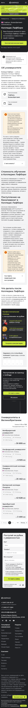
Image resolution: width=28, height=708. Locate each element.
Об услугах (14, 397)
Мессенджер (8, 557)
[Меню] (25, 2)
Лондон (16, 470)
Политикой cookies (15, 706)
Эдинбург (16, 508)
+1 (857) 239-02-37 (7, 602)
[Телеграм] (2, 620)
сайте (3, 184)
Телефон (6, 549)
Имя (5, 542)
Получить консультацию (14, 343)
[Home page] (14, 2)
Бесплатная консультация (14, 43)
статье (17, 304)
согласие (12, 564)
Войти (3, 2)
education (8, 612)
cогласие (11, 571)
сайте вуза (11, 86)
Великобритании (6, 209)
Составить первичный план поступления (10, 278)
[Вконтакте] (10, 620)
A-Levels (10, 220)
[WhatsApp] (23, 585)
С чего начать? (9, 163)
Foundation (17, 220)
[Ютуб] (13, 620)
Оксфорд (16, 451)
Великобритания (8, 435)
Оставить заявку (14, 393)
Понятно (23, 705)
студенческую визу (17, 299)
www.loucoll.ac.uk (6, 24)
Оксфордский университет (13, 449)
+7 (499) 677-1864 (7, 607)
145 (18, 522)
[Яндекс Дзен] (6, 620)
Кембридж (17, 435)
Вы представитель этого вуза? (10, 47)
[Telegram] (20, 585)
